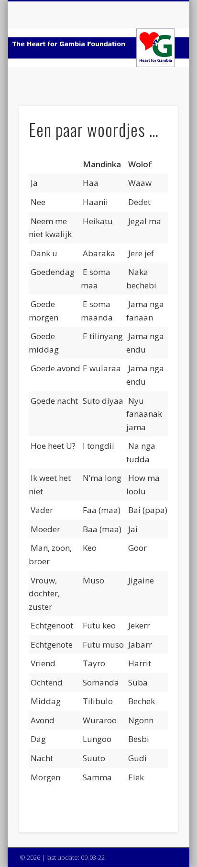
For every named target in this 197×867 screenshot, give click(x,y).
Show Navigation (154, 85)
